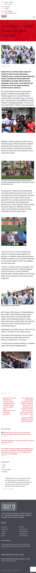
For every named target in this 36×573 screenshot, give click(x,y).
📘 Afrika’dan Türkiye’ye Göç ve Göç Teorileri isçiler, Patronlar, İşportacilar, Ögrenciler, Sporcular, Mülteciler (16, 433)
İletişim (3, 535)
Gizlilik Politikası (23, 535)
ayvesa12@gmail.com (10, 13)
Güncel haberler (7, 469)
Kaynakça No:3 (23, 533)
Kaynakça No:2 (23, 531)
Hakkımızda (4, 529)
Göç (4, 467)
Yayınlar (3, 531)
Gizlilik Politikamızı (6, 561)
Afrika (4, 393)
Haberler (3, 533)
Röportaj (5, 471)
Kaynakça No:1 (23, 529)
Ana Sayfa (4, 527)
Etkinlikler (22, 527)
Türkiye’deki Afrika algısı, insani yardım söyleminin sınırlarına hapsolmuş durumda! (17, 441)
